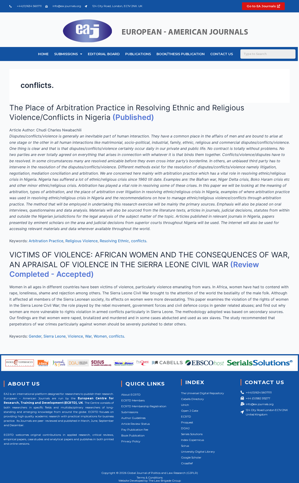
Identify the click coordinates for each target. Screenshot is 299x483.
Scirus (185, 445)
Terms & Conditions (150, 477)
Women (100, 336)
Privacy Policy (130, 441)
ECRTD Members (133, 400)
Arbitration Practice (46, 240)
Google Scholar (191, 457)
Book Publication (133, 435)
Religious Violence (81, 240)
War (88, 336)
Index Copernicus (192, 440)
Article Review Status (135, 423)
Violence (75, 336)
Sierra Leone (54, 336)
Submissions (66, 54)
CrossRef (187, 463)
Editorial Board (104, 54)
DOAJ (185, 428)
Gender (35, 336)
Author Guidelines (133, 418)
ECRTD (186, 416)
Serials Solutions (192, 434)
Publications (138, 54)
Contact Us (221, 54)
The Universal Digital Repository (202, 393)
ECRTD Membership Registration (143, 406)
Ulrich (185, 405)
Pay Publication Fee (134, 429)
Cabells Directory (192, 399)
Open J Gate (189, 410)
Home (43, 54)
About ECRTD (131, 394)
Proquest (187, 422)
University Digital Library (198, 451)
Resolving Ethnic (114, 240)
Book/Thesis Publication (181, 54)
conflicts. (139, 240)
